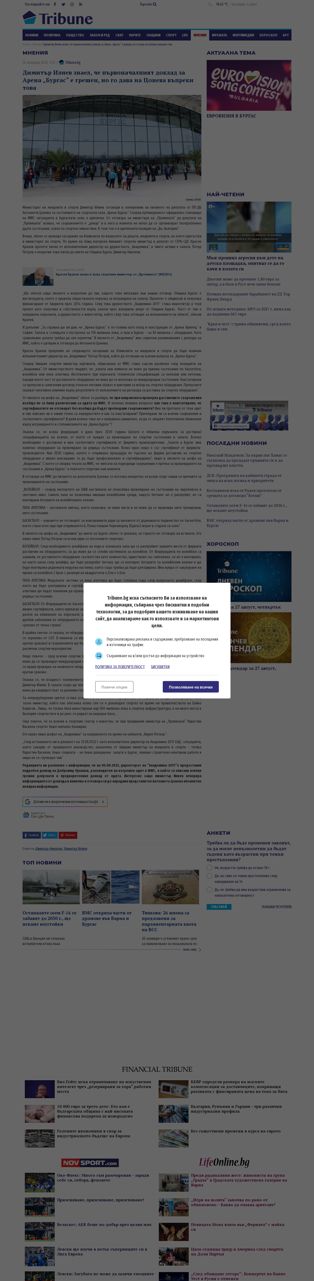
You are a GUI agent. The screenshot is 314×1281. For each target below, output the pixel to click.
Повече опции (114, 687)
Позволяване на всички (191, 687)
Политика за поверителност (120, 666)
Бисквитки (160, 666)
